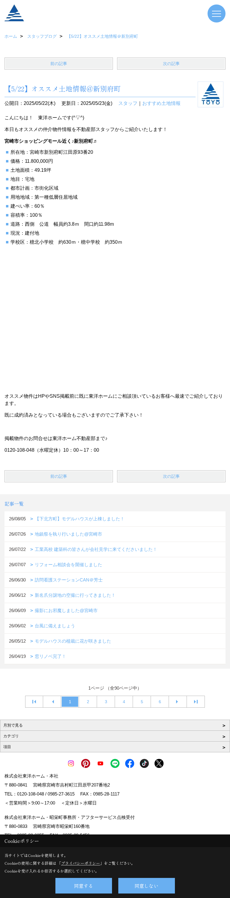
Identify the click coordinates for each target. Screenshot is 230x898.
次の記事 (171, 63)
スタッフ (127, 103)
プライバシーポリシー (80, 863)
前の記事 (58, 63)
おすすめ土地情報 (161, 103)
